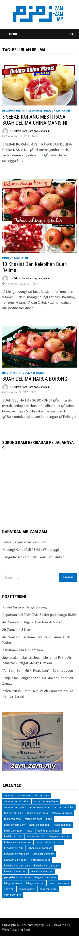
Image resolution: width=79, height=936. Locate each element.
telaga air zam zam (45, 877)
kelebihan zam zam (15, 871)
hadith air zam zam (48, 830)
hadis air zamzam (39, 824)
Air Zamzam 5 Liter (16, 629)
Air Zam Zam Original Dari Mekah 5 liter (32, 622)
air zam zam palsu (14, 807)
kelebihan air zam (40, 859)
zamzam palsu (27, 889)
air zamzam (24, 795)
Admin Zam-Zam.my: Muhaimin (32, 131)
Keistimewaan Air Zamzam (22, 650)
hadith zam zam (36, 836)
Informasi (35, 110)
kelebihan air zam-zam (17, 865)
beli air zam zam (13, 813)
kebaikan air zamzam (40, 848)
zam (51, 883)
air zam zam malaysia (46, 801)
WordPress (9, 930)
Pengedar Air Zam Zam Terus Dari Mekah (33, 557)
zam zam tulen (12, 895)
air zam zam (42, 795)
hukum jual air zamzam (49, 842)
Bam (26, 930)
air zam (8, 795)
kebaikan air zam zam (16, 854)
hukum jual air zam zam (17, 842)
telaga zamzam (13, 883)
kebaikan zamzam (43, 854)
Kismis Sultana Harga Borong (24, 607)
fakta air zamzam (62, 813)
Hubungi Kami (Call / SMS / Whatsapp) (30, 549)
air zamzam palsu (39, 807)
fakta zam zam (33, 819)
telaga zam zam (35, 883)
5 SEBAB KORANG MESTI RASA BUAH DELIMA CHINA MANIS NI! (35, 120)
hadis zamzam (62, 824)
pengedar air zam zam (17, 877)
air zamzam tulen (64, 807)
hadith (29, 830)
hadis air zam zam (14, 824)
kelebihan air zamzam (46, 865)
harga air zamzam (59, 836)
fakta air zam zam (37, 813)
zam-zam (63, 883)
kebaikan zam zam (15, 859)
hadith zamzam (13, 836)
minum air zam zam (42, 871)
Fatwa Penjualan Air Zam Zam (24, 542)
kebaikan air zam (13, 848)
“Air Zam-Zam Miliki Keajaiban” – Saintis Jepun (37, 670)
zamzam (9, 889)
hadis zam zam (13, 830)
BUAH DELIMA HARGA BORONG (34, 379)
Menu (13, 34)
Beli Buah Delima (13, 110)
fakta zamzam (12, 819)
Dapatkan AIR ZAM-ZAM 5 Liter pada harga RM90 (39, 614)
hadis (49, 819)
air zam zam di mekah (16, 801)
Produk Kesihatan (57, 110)
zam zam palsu (48, 889)
